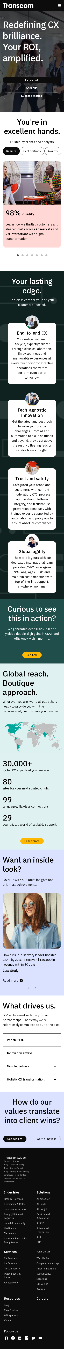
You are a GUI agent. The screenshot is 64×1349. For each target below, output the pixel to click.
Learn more (31, 841)
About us (31, 88)
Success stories (31, 96)
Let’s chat (31, 80)
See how (32, 655)
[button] (18, 255)
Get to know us (46, 1139)
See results (14, 1139)
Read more (10, 981)
